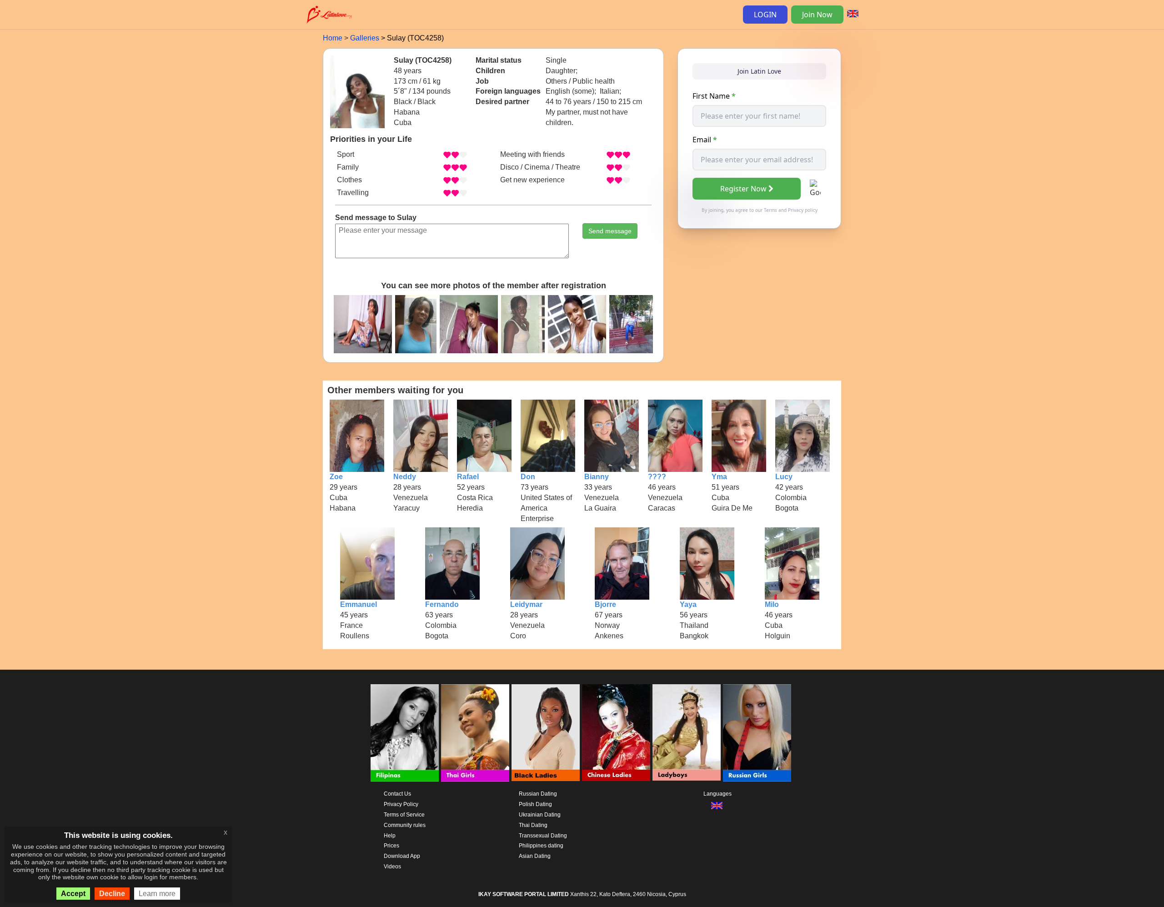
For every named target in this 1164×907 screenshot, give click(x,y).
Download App (402, 856)
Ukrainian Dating (540, 815)
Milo (772, 604)
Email (704, 140)
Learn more (157, 893)
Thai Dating (533, 825)
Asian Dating (535, 856)
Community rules (405, 825)
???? (657, 477)
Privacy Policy (401, 804)
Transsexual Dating (543, 835)
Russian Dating (538, 794)
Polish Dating (535, 804)
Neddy (404, 477)
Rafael (468, 477)
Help (390, 835)
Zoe (336, 477)
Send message (610, 231)
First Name (714, 96)
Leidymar (526, 604)
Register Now (743, 189)
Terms (770, 210)
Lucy (784, 477)
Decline (112, 893)
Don (528, 477)
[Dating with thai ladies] (475, 733)
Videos (392, 866)
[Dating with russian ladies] (757, 733)
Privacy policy (803, 210)
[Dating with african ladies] (546, 733)
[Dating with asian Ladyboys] (686, 733)
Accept (73, 893)
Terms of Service (404, 815)
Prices (391, 845)
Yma (719, 477)
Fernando (442, 604)
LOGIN (765, 15)
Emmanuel (358, 604)
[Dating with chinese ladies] (616, 733)
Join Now (817, 15)
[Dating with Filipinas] (405, 733)
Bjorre (605, 604)
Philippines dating (541, 845)
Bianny (596, 477)
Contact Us (397, 794)
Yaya (688, 604)
